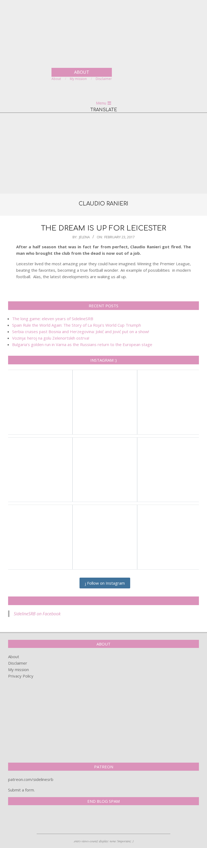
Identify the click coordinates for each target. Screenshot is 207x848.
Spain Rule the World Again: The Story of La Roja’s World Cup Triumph (76, 325)
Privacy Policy (20, 676)
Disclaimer (17, 663)
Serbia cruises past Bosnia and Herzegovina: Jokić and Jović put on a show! (80, 331)
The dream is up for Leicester (103, 228)
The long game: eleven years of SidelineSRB (52, 318)
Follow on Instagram (105, 583)
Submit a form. (21, 790)
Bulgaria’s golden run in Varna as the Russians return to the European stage (82, 344)
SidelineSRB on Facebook (103, 600)
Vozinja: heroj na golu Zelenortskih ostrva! (50, 338)
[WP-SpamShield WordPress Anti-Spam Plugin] (27, 820)
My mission (18, 669)
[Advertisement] (103, 153)
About (13, 656)
